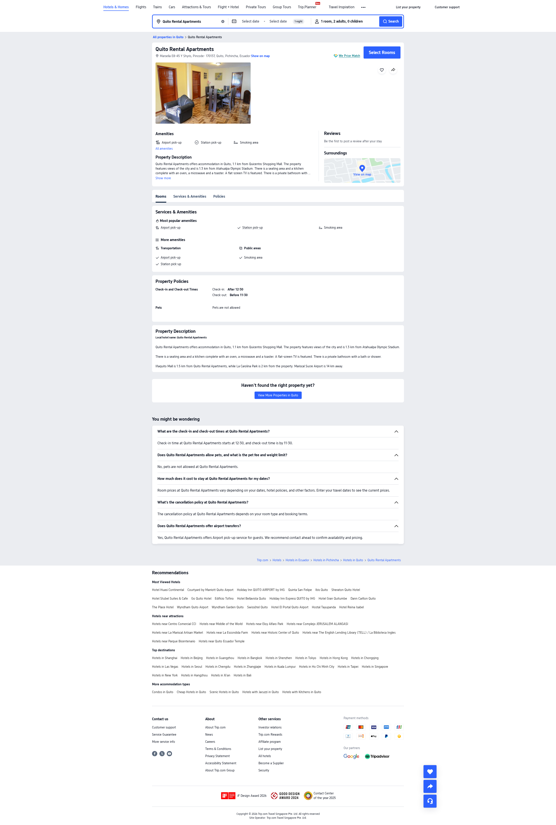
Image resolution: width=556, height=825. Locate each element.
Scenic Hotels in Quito (224, 692)
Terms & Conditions (218, 749)
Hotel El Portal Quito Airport (289, 607)
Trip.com (262, 560)
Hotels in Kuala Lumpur (280, 666)
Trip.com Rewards (270, 734)
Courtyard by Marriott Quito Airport (210, 590)
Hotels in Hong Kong (334, 658)
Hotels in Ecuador (297, 560)
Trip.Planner (307, 7)
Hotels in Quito (353, 560)
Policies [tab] (219, 196)
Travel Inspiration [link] (341, 7)
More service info (163, 741)
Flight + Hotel (228, 7)
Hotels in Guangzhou (220, 658)
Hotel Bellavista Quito (251, 598)
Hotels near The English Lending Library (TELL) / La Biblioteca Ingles (349, 632)
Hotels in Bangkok (250, 658)
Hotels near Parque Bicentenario (173, 641)
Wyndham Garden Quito (228, 607)
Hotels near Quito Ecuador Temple (222, 641)
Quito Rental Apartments (185, 49)
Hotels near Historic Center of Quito (275, 632)
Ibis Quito (321, 590)
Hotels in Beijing (192, 658)
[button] (363, 7)
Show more (163, 178)
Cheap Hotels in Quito (191, 692)
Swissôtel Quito (257, 607)
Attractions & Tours (196, 7)
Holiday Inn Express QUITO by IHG (292, 598)
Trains (157, 7)
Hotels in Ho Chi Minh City (316, 666)
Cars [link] (172, 7)
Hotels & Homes (116, 7)
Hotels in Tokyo (305, 658)
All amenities (164, 148)
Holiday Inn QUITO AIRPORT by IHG (261, 590)
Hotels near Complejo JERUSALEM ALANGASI (317, 624)
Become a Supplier (271, 763)
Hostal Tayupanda (324, 607)
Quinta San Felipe (300, 590)
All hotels (264, 756)
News (209, 734)
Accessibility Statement (220, 763)
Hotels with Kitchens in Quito (301, 692)
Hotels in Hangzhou (194, 675)
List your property (270, 749)
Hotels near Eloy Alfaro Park (264, 624)
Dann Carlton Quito (363, 598)
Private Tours (256, 7)
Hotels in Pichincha (326, 560)
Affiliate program (269, 741)
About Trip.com (215, 727)
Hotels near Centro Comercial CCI (174, 624)
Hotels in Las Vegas (165, 666)
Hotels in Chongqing (365, 658)
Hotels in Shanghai (164, 658)
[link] (408, 7)
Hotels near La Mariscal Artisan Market (177, 632)
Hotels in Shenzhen (279, 658)
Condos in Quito (162, 692)
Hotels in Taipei (348, 666)
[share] (430, 786)
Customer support (164, 727)
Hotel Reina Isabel (351, 607)
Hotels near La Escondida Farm (227, 632)
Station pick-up (252, 227)
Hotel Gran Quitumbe (333, 598)
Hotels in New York (165, 675)
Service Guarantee (164, 734)
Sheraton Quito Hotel (345, 590)
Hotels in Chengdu (217, 666)
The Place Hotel (163, 607)
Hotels (277, 560)
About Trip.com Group (220, 770)
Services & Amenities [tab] (189, 196)
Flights (141, 7)
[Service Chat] (430, 801)
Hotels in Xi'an (220, 675)
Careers (210, 741)
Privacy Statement (217, 756)
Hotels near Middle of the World (221, 624)
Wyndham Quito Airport (192, 607)
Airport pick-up (170, 227)
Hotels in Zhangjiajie (247, 666)
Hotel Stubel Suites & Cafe (170, 598)
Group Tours (282, 7)
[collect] (430, 771)
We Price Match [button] (349, 55)
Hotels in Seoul (192, 666)
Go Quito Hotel (201, 598)
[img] (203, 93)
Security (263, 770)
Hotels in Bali (242, 675)
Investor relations (269, 727)
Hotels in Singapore (375, 666)
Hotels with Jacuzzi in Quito (260, 692)
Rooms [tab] (161, 196)
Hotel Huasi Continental (168, 590)
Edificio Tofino (224, 598)
